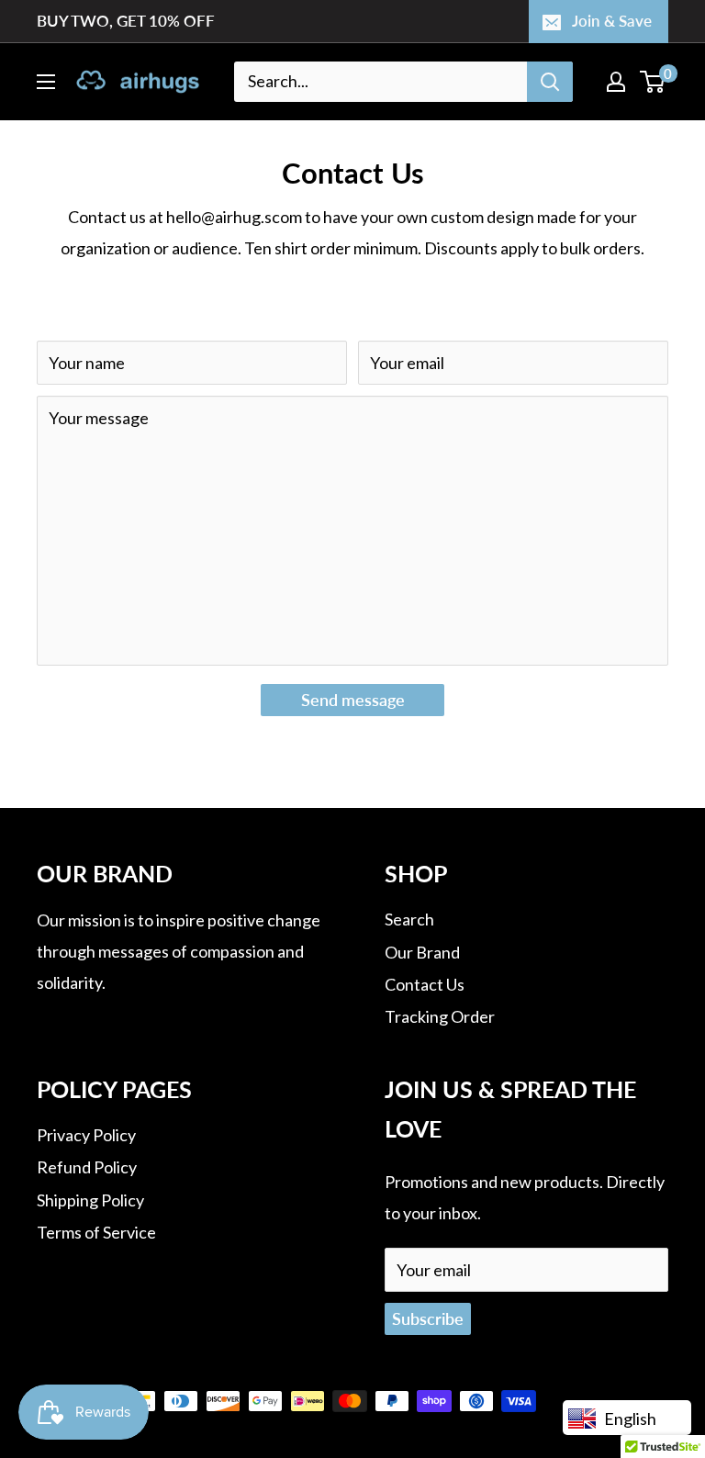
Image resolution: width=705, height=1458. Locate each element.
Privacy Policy (86, 1135)
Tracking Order (440, 1016)
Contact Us (424, 984)
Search (409, 919)
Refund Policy (87, 1167)
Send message (353, 700)
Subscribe (428, 1318)
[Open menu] (46, 81)
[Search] (550, 82)
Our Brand (422, 952)
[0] (653, 82)
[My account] (616, 82)
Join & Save (612, 20)
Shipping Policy (90, 1200)
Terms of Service (96, 1232)
